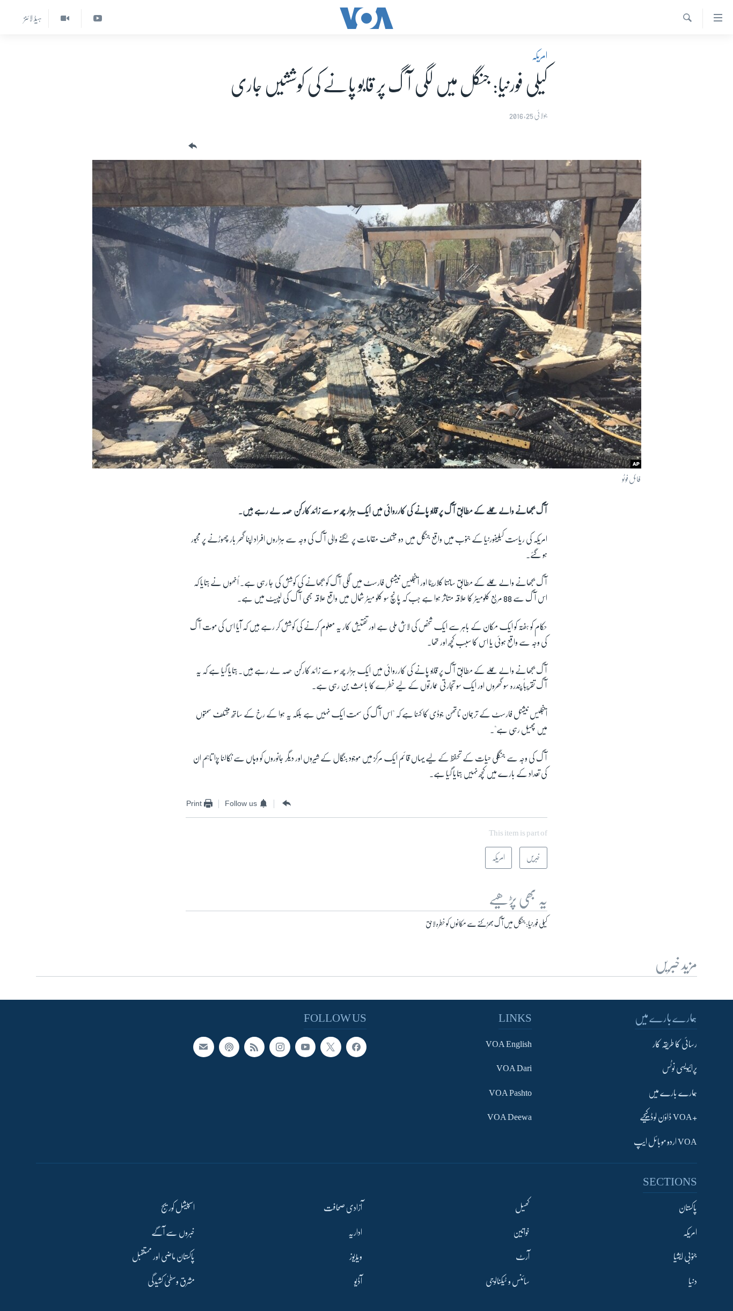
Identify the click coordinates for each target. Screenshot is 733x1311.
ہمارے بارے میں (672, 1092)
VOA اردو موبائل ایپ (665, 1141)
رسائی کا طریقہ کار (675, 1044)
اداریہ (355, 1232)
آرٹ (523, 1257)
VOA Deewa (509, 1117)
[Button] (191, 146)
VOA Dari (514, 1068)
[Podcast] (229, 1047)
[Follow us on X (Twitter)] (330, 1047)
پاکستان (688, 1208)
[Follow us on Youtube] (305, 1047)
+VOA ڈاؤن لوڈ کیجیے (668, 1117)
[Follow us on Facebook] (356, 1047)
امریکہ (539, 56)
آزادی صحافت (343, 1208)
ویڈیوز (355, 1257)
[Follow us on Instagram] (279, 1047)
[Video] (64, 18)
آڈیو (358, 1281)
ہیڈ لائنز (33, 18)
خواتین (521, 1232)
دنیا (692, 1281)
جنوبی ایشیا (685, 1257)
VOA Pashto (510, 1092)
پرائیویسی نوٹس (679, 1068)
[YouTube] (97, 18)
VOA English (509, 1044)
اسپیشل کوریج (178, 1208)
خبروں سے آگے (173, 1232)
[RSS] (254, 1047)
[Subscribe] (203, 1047)
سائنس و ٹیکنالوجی (508, 1281)
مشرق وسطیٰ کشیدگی (171, 1281)
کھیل (522, 1208)
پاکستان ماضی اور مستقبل (163, 1257)
